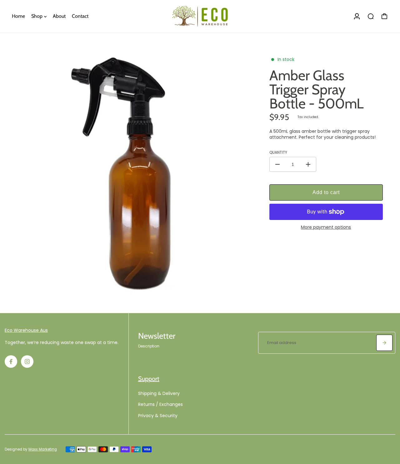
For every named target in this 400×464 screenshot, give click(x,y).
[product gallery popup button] (245, 292)
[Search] (370, 16)
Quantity (278, 152)
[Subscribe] (384, 343)
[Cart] (384, 16)
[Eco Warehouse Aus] (200, 16)
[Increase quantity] (308, 164)
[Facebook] (11, 361)
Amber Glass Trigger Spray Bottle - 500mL (316, 89)
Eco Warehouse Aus (26, 330)
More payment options (326, 227)
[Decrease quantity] (277, 164)
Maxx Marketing (42, 449)
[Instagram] (27, 361)
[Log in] (357, 16)
